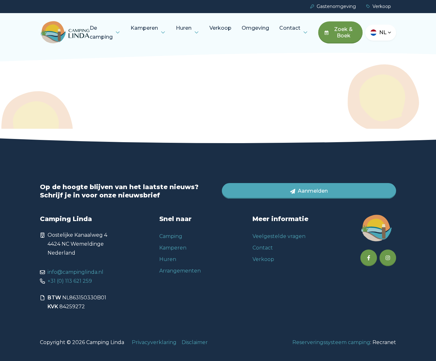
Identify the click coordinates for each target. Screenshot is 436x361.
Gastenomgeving (336, 6)
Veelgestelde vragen (278, 236)
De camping (101, 32)
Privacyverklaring (154, 342)
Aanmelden (312, 191)
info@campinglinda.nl (75, 272)
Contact (289, 28)
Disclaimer (195, 342)
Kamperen (144, 28)
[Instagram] (388, 258)
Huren (184, 28)
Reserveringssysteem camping (331, 342)
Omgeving (255, 28)
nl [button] (383, 32)
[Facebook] (368, 258)
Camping (170, 236)
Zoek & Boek (343, 32)
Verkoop (381, 6)
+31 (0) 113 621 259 (70, 281)
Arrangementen (180, 271)
